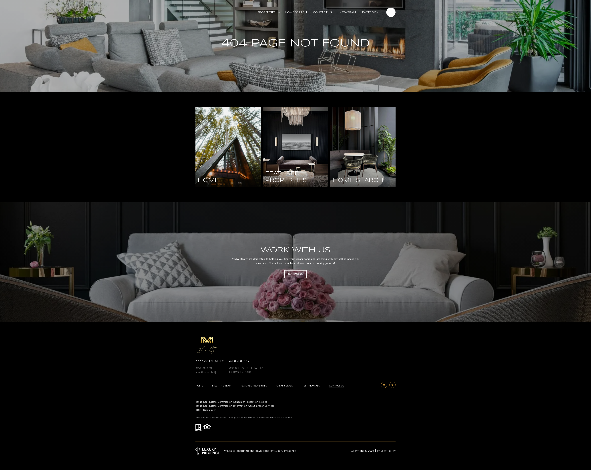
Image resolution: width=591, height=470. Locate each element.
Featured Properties (254, 385)
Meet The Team (221, 385)
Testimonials (311, 385)
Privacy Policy (386, 450)
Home (199, 385)
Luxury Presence (285, 450)
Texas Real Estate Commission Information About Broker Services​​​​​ (234, 405)
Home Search (296, 12)
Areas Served (284, 385)
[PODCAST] (392, 385)
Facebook (370, 12)
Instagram (347, 12)
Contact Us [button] (295, 274)
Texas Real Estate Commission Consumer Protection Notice (231, 401)
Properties (266, 12)
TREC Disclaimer (205, 409)
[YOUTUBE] (384, 385)
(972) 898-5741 (203, 367)
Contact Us (336, 386)
